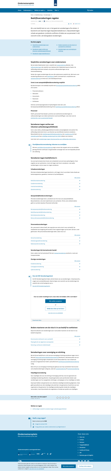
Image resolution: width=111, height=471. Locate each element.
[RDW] (43, 454)
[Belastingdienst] (32, 454)
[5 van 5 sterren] (69, 398)
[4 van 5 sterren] (66, 398)
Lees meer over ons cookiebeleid (36, 469)
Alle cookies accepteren (68, 466)
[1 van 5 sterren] (57, 398)
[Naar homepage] (55, 3)
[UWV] (51, 454)
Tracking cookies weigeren (85, 466)
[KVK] (38, 454)
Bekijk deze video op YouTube (55, 308)
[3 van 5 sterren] (63, 398)
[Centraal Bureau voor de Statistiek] (47, 454)
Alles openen (77, 177)
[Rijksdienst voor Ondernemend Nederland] (22, 454)
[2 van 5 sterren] (60, 398)
